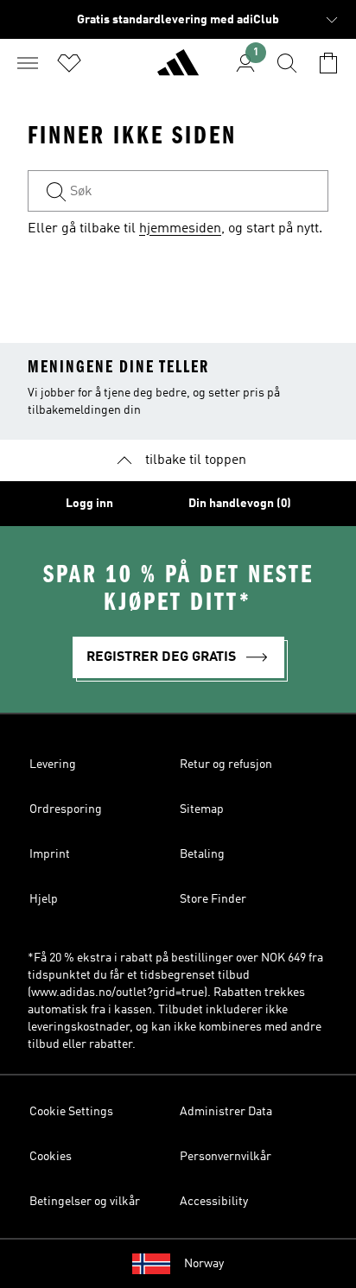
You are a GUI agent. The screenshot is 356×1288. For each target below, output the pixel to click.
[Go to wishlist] (69, 63)
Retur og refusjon (226, 764)
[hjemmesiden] (178, 70)
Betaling (202, 854)
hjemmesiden (180, 229)
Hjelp (43, 899)
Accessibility (214, 1202)
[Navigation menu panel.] (27, 63)
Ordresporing (65, 809)
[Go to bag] (328, 63)
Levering (52, 764)
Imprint (49, 854)
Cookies (50, 1157)
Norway (204, 1264)
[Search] (287, 63)
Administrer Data (226, 1112)
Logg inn (89, 504)
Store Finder (213, 899)
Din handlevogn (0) (239, 504)
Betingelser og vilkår (84, 1202)
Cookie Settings (71, 1112)
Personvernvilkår (225, 1157)
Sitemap (202, 809)
